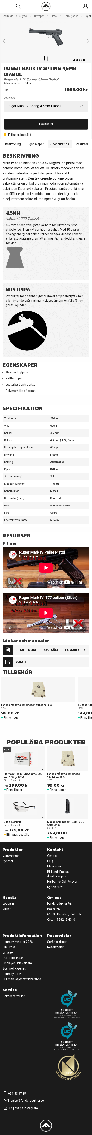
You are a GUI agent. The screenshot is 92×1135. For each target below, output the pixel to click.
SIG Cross (9, 947)
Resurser (82, 144)
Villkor (7, 909)
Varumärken (11, 855)
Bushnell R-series (14, 968)
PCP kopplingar (13, 957)
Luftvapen (39, 16)
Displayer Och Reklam (17, 963)
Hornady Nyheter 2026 (18, 941)
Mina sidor (54, 866)
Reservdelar (55, 947)
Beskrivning (13, 144)
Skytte (23, 16)
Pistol (54, 16)
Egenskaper (36, 144)
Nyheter (8, 861)
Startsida (8, 16)
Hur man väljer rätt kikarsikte (22, 979)
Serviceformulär (14, 996)
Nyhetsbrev (55, 887)
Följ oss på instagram (23, 1108)
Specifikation (59, 144)
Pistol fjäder (71, 16)
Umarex (8, 952)
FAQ (50, 861)
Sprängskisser (57, 941)
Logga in (46, 124)
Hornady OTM (12, 974)
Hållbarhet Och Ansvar (62, 881)
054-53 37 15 (16, 1093)
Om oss (52, 855)
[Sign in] (85, 6)
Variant (10, 98)
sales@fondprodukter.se (27, 1100)
